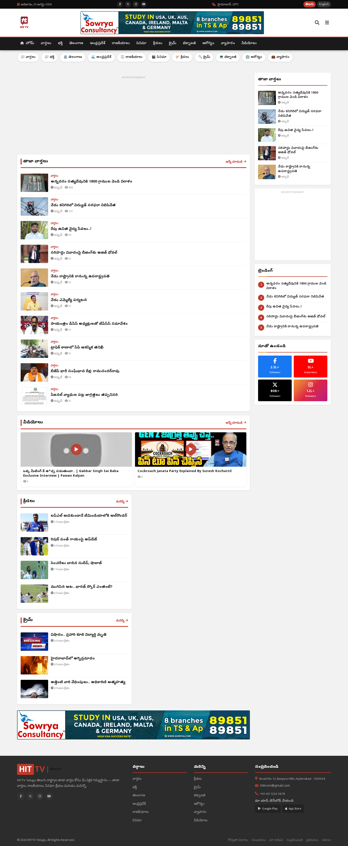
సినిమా (141, 43)
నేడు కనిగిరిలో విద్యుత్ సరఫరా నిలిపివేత (300, 113)
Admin (326, 840)
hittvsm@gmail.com (275, 786)
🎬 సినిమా (159, 57)
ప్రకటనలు (312, 840)
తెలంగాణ (76, 43)
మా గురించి (276, 840)
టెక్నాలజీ (189, 43)
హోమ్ (29, 43)
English (324, 4)
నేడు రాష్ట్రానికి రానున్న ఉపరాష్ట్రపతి (294, 169)
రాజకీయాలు (121, 43)
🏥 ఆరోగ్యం (254, 57)
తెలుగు (309, 4)
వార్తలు (46, 43)
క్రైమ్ (172, 43)
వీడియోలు (249, 43)
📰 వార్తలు (28, 57)
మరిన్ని (120, 501)
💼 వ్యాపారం (280, 57)
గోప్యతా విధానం (238, 840)
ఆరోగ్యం (208, 43)
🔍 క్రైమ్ (204, 57)
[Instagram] (40, 796)
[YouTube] (49, 796)
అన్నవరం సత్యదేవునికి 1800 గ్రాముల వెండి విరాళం (298, 95)
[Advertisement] (133, 116)
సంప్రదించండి (295, 840)
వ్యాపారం (228, 43)
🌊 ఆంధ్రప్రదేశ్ (101, 57)
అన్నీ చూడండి (234, 161)
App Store (295, 808)
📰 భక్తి (49, 57)
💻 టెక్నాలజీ (227, 57)
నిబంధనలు (259, 840)
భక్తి (60, 43)
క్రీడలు (157, 43)
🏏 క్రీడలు (182, 57)
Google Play (270, 808)
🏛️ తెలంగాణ (72, 57)
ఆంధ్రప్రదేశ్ (97, 43)
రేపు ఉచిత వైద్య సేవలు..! (295, 130)
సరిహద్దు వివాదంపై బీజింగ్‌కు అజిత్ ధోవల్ (298, 150)
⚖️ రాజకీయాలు (131, 57)
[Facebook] (21, 796)
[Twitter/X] (30, 796)
